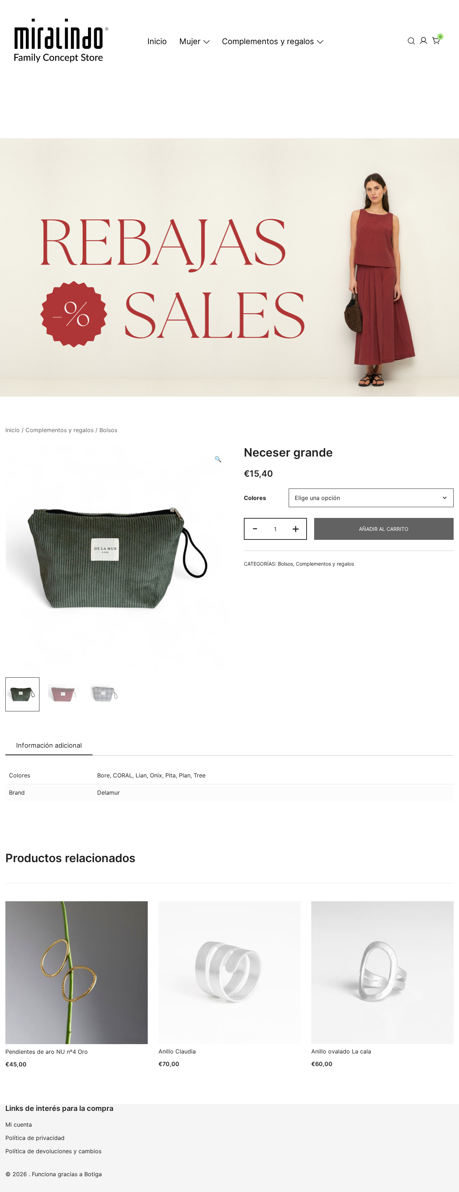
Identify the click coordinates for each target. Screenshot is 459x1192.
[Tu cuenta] (423, 41)
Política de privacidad (35, 1137)
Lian (141, 775)
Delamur (108, 792)
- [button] (255, 528)
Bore (103, 775)
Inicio (157, 41)
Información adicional (49, 745)
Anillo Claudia (177, 1051)
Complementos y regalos (268, 41)
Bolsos (108, 430)
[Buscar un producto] (411, 41)
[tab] (49, 746)
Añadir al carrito (383, 529)
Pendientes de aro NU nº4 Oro (46, 1051)
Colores (255, 497)
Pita (170, 775)
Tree (199, 775)
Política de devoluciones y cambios (53, 1151)
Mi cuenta (18, 1124)
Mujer (189, 41)
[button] (218, 459)
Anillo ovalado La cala (341, 1051)
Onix (156, 775)
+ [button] (296, 528)
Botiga (93, 1174)
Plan (184, 775)
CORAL (122, 775)
